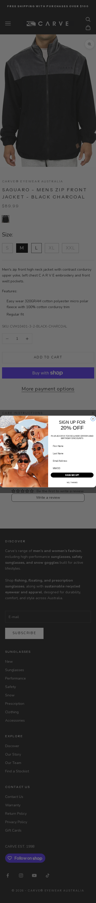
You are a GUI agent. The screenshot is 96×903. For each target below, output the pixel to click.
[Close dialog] (93, 419)
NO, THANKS (72, 482)
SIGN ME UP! (72, 475)
